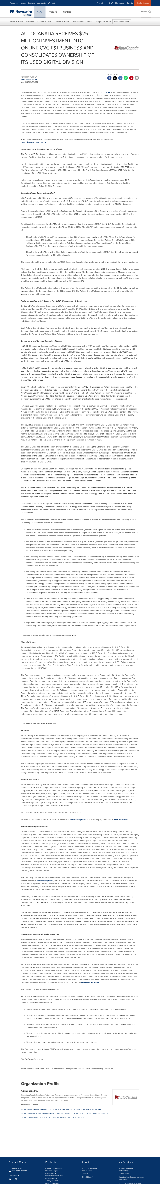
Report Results (51, 1178)
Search (144, 11)
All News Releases (125, 1168)
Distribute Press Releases (55, 1176)
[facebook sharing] (109, 78)
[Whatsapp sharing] (126, 78)
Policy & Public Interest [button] (83, 21)
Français (100, 3)
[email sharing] (137, 78)
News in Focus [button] (16, 21)
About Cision (87, 1171)
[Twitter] (16, 1179)
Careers (85, 1173)
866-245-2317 (17, 1168)
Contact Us (13, 1176)
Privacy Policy (123, 1173)
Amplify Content (51, 1181)
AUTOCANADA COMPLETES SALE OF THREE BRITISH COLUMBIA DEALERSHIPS (52, 1117)
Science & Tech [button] (44, 21)
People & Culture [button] (103, 21)
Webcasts (52, 3)
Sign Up (130, 3)
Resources (14, 3)
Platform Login (124, 1171)
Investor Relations (28, 3)
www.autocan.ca (121, 819)
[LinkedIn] (10, 1179)
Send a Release (143, 3)
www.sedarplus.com (90, 982)
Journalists (41, 3)
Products (52, 11)
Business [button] (30, 21)
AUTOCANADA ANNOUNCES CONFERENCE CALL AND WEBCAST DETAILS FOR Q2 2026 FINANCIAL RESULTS (64, 1113)
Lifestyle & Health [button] (61, 21)
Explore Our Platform (53, 1168)
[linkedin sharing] (120, 78)
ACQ (108, 92)
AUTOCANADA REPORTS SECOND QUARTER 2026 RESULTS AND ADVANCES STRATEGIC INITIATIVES (61, 1109)
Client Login (119, 3)
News (39, 11)
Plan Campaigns (51, 1171)
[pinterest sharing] (131, 78)
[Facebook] (13, 1179)
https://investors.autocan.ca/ (33, 142)
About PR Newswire (89, 1168)
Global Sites (87, 1177)
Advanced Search (121, 21)
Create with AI (50, 1173)
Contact (67, 11)
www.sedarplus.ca (78, 819)
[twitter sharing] (115, 78)
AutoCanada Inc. (29, 1090)
